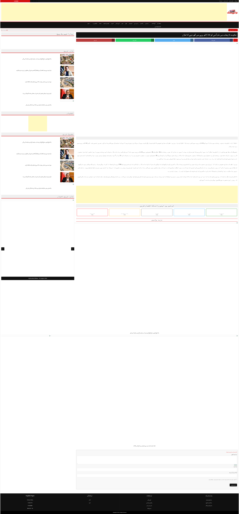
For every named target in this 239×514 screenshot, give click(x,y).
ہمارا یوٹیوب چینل (209, 500)
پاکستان (141, 23)
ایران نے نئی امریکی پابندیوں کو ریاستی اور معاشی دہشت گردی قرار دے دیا (37, 93)
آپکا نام (235, 467)
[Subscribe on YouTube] (36, 1)
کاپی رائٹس (236, 1)
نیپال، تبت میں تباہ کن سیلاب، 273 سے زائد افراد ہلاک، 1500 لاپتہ (38, 82)
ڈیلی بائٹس (118, 23)
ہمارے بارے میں (226, 1)
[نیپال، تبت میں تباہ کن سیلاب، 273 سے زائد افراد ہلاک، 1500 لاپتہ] (67, 82)
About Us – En (30, 508)
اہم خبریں (146, 23)
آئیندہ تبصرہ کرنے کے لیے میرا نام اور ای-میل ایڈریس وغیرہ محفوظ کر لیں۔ (222, 479)
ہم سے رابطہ (220, 1)
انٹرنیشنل (130, 23)
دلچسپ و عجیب (106, 23)
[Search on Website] (31, 1)
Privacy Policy (30, 500)
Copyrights (30, 505)
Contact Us (30, 503)
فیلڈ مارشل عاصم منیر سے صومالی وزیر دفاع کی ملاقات (144, 446)
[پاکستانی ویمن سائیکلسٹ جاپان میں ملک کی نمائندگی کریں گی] (67, 105)
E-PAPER (16, 1)
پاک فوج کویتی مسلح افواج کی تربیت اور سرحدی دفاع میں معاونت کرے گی (36, 59)
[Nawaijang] (232, 12)
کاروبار (112, 23)
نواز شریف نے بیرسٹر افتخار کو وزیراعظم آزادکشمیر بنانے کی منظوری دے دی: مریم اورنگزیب (33, 70)
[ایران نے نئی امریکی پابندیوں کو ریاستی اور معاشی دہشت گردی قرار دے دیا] (67, 93)
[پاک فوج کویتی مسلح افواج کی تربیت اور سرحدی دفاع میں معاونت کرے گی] (67, 59)
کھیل (126, 23)
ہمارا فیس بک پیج (209, 503)
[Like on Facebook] (34, 1)
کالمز (90, 500)
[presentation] (72, 248)
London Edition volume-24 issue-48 (38, 297)
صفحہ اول (159, 23)
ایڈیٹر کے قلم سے (158, 27)
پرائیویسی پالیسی (231, 1)
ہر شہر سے (136, 23)
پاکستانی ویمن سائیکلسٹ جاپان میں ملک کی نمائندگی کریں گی (38, 105)
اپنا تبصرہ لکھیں (234, 455)
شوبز (122, 23)
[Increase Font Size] (80, 138)
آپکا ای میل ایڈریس (233, 473)
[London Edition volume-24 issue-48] (38, 246)
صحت (100, 23)
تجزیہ (88, 23)
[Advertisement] (38, 12)
